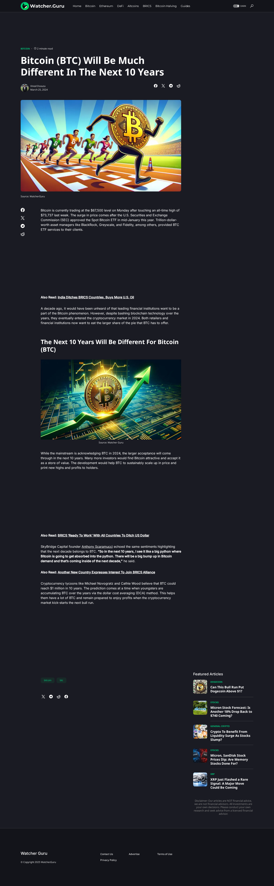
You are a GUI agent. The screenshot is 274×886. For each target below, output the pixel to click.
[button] (239, 6)
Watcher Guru (34, 853)
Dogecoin (216, 681)
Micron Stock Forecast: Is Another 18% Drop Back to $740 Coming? (231, 712)
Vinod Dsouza (38, 86)
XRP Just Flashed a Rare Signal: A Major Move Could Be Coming (229, 783)
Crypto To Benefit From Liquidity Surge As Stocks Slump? (230, 736)
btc (61, 680)
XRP (212, 773)
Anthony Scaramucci (97, 547)
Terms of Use (164, 854)
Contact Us (106, 854)
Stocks (214, 702)
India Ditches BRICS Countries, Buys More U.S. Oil (96, 297)
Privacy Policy (108, 860)
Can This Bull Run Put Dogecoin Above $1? (227, 689)
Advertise (134, 854)
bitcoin (47, 680)
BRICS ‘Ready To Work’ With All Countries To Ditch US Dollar (103, 535)
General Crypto (220, 726)
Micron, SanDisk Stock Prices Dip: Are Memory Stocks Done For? (229, 759)
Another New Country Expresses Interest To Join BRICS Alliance (106, 572)
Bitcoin (25, 48)
